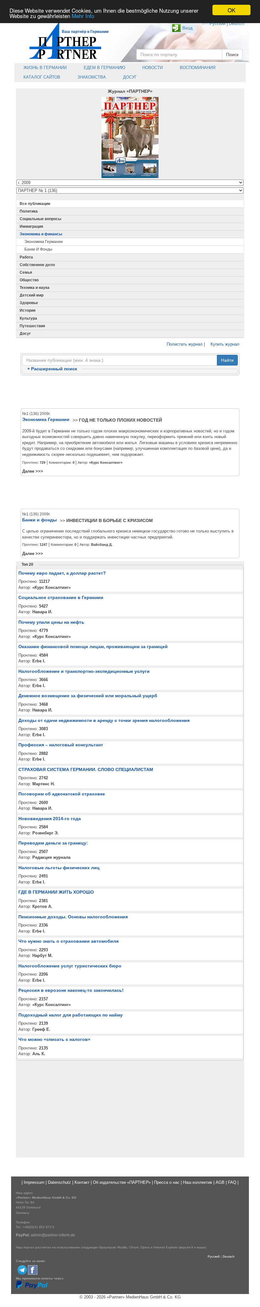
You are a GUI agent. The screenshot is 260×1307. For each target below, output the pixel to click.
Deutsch (236, 23)
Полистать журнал (184, 344)
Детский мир (31, 295)
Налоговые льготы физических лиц (59, 867)
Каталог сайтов (41, 77)
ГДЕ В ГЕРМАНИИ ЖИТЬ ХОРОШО (56, 892)
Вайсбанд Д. (102, 544)
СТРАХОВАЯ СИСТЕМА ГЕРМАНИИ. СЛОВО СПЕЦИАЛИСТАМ (85, 769)
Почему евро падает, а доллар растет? (62, 573)
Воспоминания (197, 67)
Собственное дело (37, 265)
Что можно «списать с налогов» (54, 1039)
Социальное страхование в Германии (60, 597)
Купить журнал (224, 344)
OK (231, 10)
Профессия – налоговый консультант (60, 744)
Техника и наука (34, 287)
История (28, 310)
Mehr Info (83, 16)
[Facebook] (32, 1269)
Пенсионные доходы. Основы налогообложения (73, 916)
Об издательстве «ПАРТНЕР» (122, 1182)
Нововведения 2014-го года (49, 818)
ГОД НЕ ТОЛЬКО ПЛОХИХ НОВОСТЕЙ (120, 420)
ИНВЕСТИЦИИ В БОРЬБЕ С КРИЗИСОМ (109, 520)
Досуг (129, 77)
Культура (28, 318)
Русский (217, 23)
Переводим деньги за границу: (53, 842)
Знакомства (91, 77)
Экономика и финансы (41, 234)
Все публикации (35, 203)
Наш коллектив (197, 1182)
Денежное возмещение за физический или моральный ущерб (87, 695)
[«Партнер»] (62, 39)
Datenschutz (59, 1182)
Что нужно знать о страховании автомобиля (68, 941)
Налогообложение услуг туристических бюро (69, 965)
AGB (220, 1182)
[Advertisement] (130, 392)
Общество (29, 280)
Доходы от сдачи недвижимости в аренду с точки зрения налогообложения (104, 720)
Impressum (34, 1182)
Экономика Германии (43, 241)
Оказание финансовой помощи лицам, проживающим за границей (93, 646)
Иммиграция (31, 226)
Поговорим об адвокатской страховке (61, 793)
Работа (26, 257)
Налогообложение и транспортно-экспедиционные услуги (84, 671)
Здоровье (29, 303)
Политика (29, 211)
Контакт (82, 1182)
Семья (26, 272)
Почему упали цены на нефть (51, 622)
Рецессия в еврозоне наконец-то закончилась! (71, 990)
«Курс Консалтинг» (105, 462)
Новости (152, 67)
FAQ (232, 1182)
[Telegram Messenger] (22, 1269)
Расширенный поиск (52, 368)
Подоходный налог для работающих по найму (70, 1014)
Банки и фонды (38, 249)
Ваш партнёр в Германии (85, 31)
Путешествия (32, 326)
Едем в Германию (103, 67)
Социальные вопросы (40, 219)
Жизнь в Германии (44, 67)
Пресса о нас (166, 1182)
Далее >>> (32, 471)
